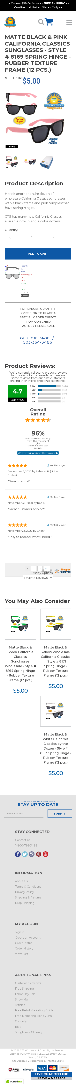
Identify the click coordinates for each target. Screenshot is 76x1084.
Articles (20, 1005)
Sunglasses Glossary (28, 1032)
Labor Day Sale (25, 994)
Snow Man (22, 999)
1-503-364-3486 (41, 340)
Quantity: (11, 230)
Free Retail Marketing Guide (34, 1010)
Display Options (42, 573)
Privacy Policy (24, 892)
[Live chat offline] (51, 1076)
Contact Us (22, 840)
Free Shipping (24, 988)
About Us (21, 881)
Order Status (23, 943)
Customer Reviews (28, 983)
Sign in (19, 932)
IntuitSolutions (55, 1060)
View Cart (21, 954)
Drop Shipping (24, 903)
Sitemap (14, 1053)
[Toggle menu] (69, 21)
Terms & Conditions (28, 886)
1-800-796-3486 (34, 337)
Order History (24, 948)
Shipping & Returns (28, 897)
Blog (18, 1027)
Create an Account (28, 937)
